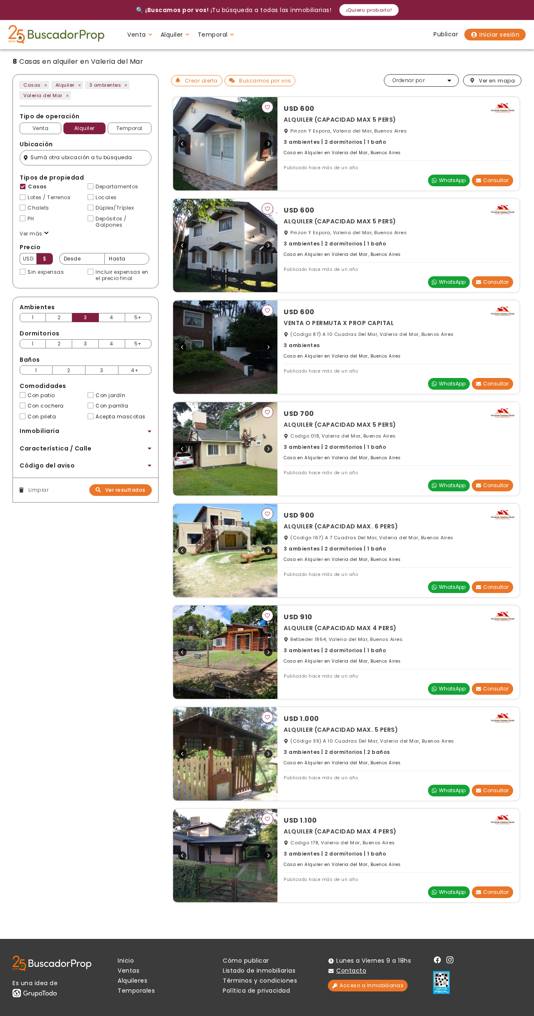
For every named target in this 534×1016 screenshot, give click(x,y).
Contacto (351, 970)
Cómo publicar (246, 960)
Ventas (128, 970)
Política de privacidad (256, 990)
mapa (497, 80)
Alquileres (132, 980)
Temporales (136, 990)
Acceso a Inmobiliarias (371, 985)
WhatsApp (452, 180)
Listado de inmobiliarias (259, 970)
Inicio (126, 960)
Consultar (496, 180)
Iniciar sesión (499, 34)
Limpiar (38, 490)
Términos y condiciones (260, 980)
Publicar (445, 34)
